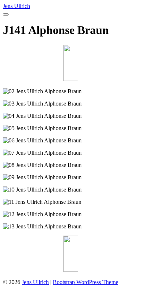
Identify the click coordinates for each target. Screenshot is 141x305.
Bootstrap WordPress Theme (85, 282)
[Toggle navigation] (6, 14)
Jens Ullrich (16, 6)
